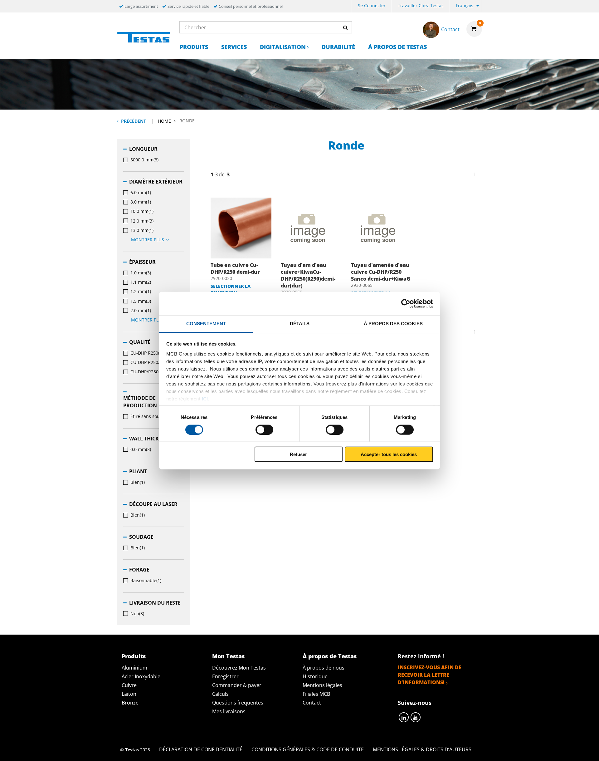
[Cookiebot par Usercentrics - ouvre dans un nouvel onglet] (405, 303)
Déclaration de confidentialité (200, 749)
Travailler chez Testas (421, 5)
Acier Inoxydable (141, 676)
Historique (315, 676)
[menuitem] (372, 6)
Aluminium (134, 667)
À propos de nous (323, 667)
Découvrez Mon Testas (239, 667)
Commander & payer (236, 685)
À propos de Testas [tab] (330, 656)
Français (464, 5)
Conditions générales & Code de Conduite (307, 749)
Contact (312, 702)
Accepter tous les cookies (389, 454)
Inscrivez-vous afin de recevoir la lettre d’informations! (429, 675)
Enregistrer (225, 676)
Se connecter (372, 5)
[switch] (264, 430)
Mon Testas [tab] (228, 656)
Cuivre (129, 685)
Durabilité (338, 47)
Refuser (298, 454)
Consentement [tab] (206, 323)
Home (164, 121)
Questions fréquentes (237, 702)
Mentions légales (322, 685)
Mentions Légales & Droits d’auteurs (422, 749)
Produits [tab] (134, 656)
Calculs (220, 693)
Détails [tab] (299, 323)
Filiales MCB (316, 693)
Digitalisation (283, 47)
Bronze (130, 702)
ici (205, 398)
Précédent (133, 121)
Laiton (129, 693)
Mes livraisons (229, 711)
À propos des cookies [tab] (393, 323)
